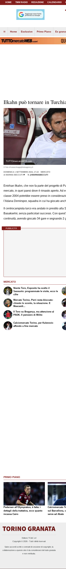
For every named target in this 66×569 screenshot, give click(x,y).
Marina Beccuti (14, 175)
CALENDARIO (54, 2)
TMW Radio (21, 2)
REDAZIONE (37, 2)
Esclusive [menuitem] (27, 31)
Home (8, 2)
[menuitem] (4, 31)
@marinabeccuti (38, 175)
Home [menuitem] (13, 31)
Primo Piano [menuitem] (44, 31)
